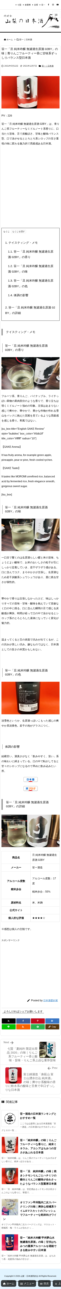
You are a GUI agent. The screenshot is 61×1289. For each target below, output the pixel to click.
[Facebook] (48, 4)
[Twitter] (9, 1021)
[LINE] (9, 1026)
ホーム (10, 39)
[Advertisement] (30, 189)
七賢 (19, 5)
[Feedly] (38, 1026)
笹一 (43, 5)
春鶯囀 (28, 5)
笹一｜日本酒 (25, 39)
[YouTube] (57, 4)
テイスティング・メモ (21, 242)
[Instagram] (53, 4)
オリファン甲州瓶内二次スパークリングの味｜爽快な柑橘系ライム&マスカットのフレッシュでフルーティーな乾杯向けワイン (29, 1210)
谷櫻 (36, 5)
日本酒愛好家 (50, 1000)
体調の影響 (18, 295)
